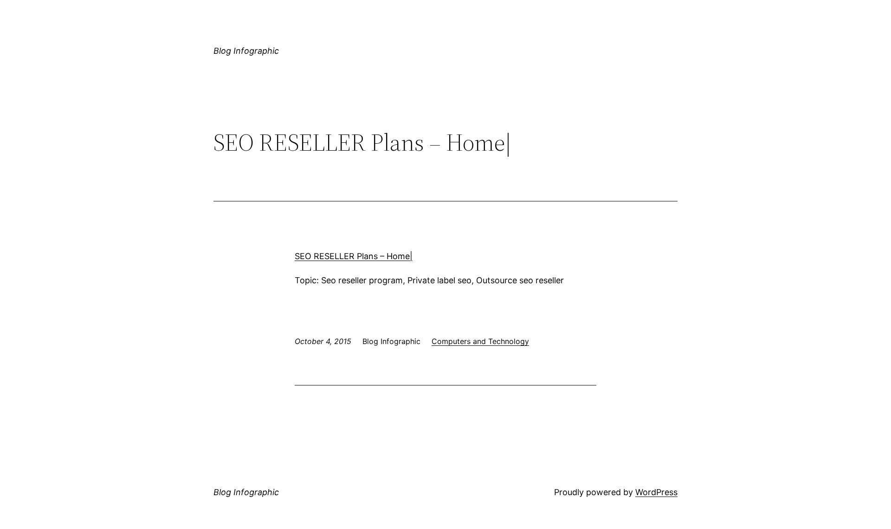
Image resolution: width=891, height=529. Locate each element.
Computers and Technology (480, 341)
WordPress (656, 492)
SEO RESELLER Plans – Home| (354, 256)
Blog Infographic (246, 51)
